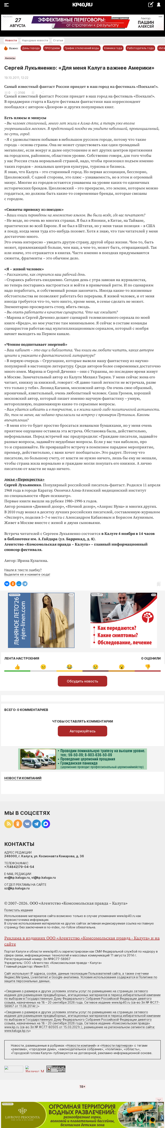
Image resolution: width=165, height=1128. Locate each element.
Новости (11, 40)
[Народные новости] (150, 4)
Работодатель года (140, 48)
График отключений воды (82, 48)
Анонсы (10, 58)
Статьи (58, 40)
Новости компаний (22, 778)
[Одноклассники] (12, 583)
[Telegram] (25, 583)
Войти (158, 5)
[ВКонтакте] (6, 583)
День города (31, 48)
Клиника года (113, 48)
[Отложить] (33, 92)
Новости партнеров (117, 1045)
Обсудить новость (82, 681)
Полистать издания (18, 910)
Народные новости (35, 40)
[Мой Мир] (18, 583)
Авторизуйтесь (83, 731)
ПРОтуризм (52, 48)
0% (17, 667)
